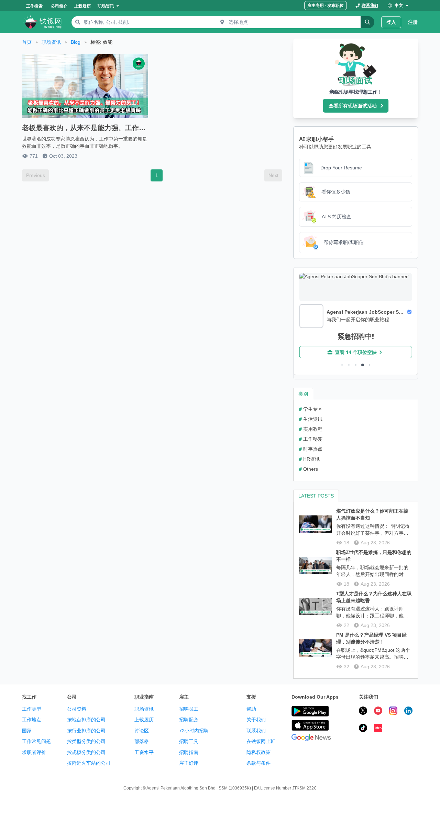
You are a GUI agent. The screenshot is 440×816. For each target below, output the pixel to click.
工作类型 (31, 709)
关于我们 (256, 719)
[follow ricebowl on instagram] (393, 712)
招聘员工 (188, 709)
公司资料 (76, 709)
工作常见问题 (36, 741)
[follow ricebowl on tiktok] (363, 729)
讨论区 (141, 730)
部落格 (141, 741)
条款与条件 (258, 763)
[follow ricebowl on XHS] (378, 729)
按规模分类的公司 (86, 752)
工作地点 (31, 719)
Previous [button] (35, 175)
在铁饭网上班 (260, 741)
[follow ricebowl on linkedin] (408, 712)
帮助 (251, 709)
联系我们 (256, 730)
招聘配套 (188, 719)
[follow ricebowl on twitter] (363, 712)
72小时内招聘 (194, 730)
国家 (27, 730)
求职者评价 (34, 752)
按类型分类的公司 (86, 741)
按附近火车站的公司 (88, 763)
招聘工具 (188, 741)
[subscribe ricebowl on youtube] (378, 712)
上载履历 (144, 719)
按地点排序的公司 (86, 719)
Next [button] (273, 175)
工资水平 (144, 752)
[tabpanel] (355, 440)
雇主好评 (188, 763)
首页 (27, 42)
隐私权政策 (258, 752)
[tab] (303, 394)
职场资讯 (51, 42)
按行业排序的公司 (86, 730)
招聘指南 (188, 752)
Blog (75, 42)
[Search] (367, 22)
